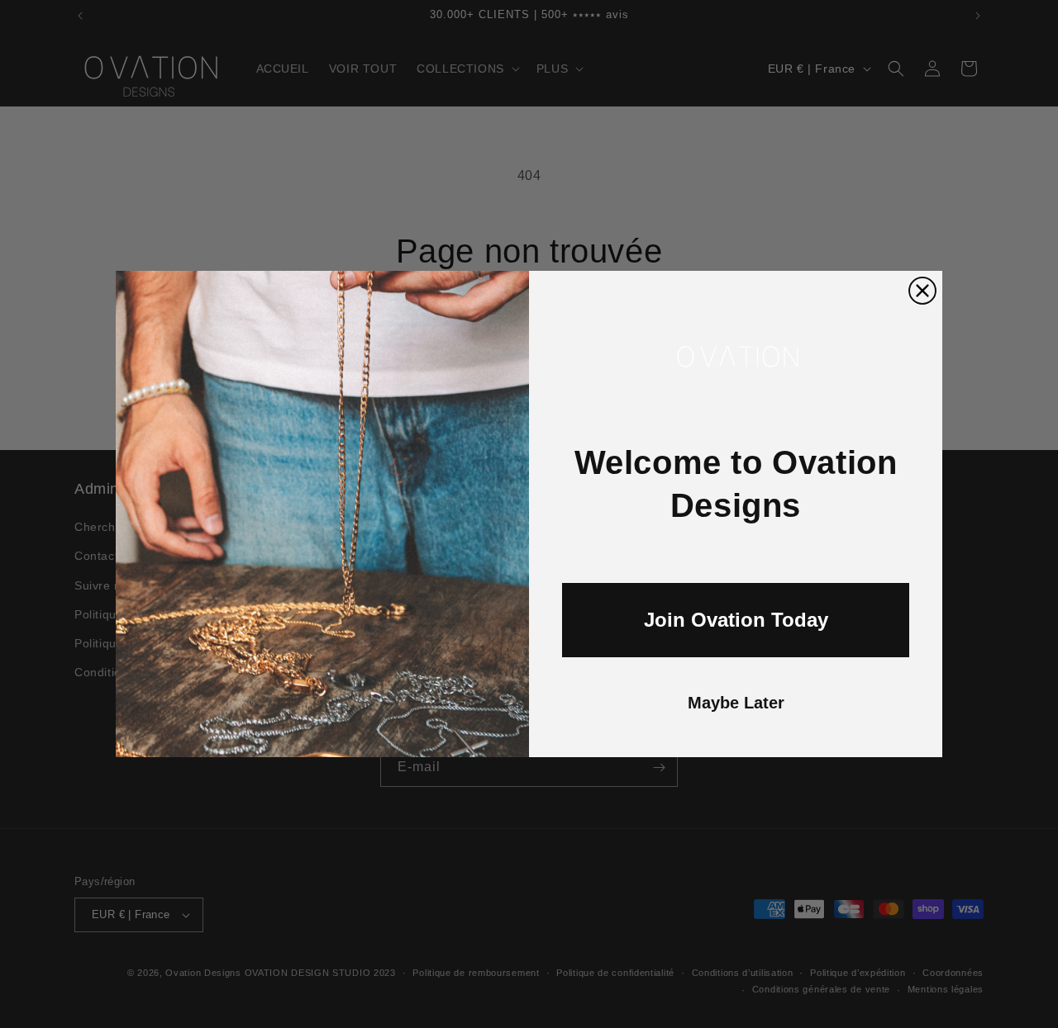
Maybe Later (736, 703)
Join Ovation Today (736, 620)
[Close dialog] (922, 290)
